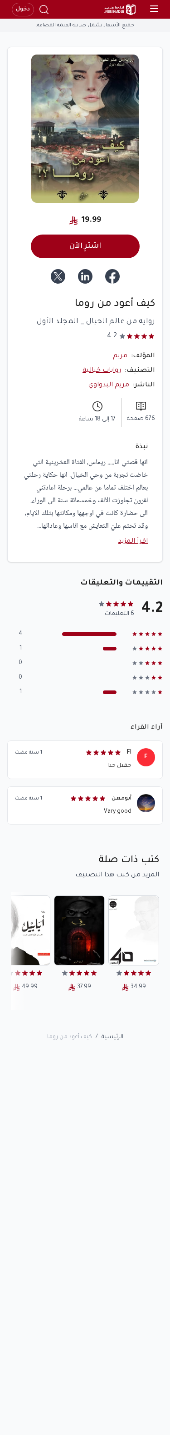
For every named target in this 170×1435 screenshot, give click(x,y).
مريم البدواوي (108, 385)
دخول (23, 9)
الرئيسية (112, 1037)
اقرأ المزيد (133, 541)
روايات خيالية (102, 371)
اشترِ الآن (85, 246)
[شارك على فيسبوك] (112, 276)
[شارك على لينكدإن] (85, 276)
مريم (120, 356)
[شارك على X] (58, 276)
